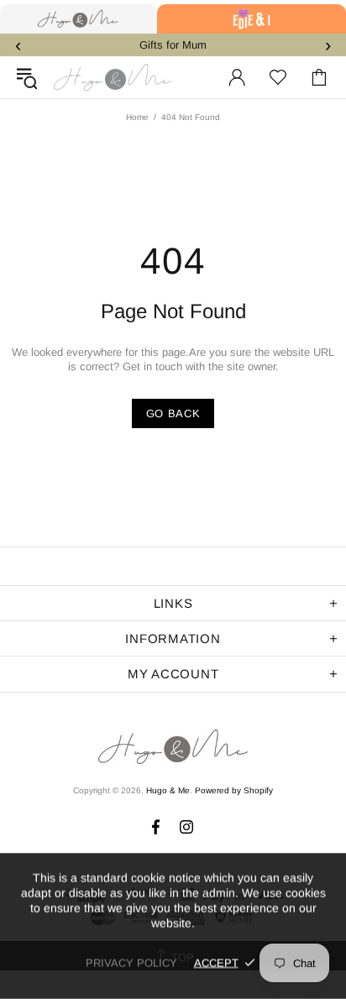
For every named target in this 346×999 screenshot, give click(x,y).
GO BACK (173, 413)
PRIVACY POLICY (131, 962)
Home (137, 117)
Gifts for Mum (173, 45)
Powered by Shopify (234, 790)
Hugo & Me (112, 77)
